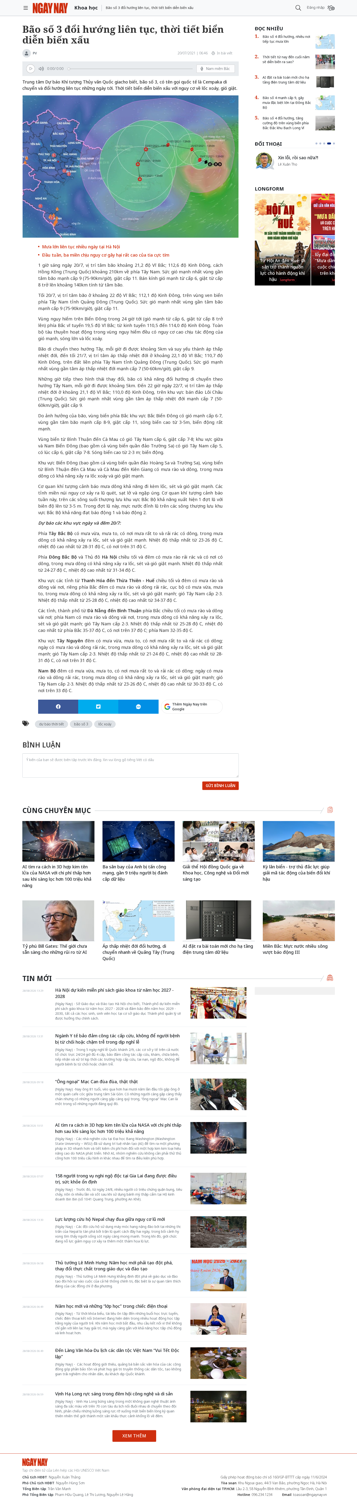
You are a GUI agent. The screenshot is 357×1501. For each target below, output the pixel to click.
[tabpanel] (295, 160)
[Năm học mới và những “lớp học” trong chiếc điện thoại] (218, 1319)
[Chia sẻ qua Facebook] (58, 707)
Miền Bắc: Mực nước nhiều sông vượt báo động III (295, 949)
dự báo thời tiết (51, 724)
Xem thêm (134, 1436)
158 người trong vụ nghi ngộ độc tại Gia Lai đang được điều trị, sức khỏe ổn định (116, 1179)
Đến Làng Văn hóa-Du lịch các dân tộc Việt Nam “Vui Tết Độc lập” (117, 1353)
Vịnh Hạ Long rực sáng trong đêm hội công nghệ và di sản (114, 1394)
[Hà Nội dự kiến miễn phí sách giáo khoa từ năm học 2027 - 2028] (218, 1003)
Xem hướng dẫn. (209, 727)
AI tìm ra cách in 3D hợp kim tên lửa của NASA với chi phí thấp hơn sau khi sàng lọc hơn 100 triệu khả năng (56, 876)
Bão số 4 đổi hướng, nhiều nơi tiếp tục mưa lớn (286, 39)
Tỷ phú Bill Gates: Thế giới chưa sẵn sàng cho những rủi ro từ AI (54, 949)
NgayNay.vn (50, 8)
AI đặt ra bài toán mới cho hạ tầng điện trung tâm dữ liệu (286, 79)
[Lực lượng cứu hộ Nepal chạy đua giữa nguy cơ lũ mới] (218, 1232)
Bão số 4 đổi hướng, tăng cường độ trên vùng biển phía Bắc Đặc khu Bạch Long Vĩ (286, 123)
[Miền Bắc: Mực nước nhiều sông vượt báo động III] (299, 920)
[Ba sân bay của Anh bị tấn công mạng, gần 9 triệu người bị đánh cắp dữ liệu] (138, 841)
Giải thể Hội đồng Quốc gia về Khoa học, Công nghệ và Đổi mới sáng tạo (216, 873)
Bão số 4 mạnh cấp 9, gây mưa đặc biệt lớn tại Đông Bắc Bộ (287, 102)
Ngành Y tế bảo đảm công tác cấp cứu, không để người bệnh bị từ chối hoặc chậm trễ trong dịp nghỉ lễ (117, 1039)
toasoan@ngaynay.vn (310, 1494)
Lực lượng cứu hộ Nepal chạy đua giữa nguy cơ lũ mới (110, 1219)
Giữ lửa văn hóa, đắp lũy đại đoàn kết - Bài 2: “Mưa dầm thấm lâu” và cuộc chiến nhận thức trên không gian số (283, 260)
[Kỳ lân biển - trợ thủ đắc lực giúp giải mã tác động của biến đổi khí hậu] (299, 841)
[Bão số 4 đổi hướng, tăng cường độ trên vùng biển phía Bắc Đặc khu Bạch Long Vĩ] (325, 123)
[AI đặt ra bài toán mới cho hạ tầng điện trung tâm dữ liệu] (325, 82)
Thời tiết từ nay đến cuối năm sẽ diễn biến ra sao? (286, 59)
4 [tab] (328, 143)
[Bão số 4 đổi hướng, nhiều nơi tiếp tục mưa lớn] (325, 41)
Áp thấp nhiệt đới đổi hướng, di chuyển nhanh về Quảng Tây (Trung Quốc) (138, 952)
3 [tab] (324, 143)
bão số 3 (81, 724)
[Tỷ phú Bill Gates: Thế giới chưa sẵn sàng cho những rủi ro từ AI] (58, 920)
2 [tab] (320, 143)
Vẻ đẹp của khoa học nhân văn (305, 157)
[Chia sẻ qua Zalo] (138, 707)
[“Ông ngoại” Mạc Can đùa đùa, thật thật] (218, 1094)
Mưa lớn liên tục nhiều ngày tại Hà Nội (81, 247)
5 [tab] (333, 143)
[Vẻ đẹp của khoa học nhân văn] (264, 153)
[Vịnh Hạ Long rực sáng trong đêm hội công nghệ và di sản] (218, 1406)
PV (35, 53)
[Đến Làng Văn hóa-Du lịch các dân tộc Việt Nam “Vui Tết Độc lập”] (218, 1363)
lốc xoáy (104, 724)
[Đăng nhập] (331, 8)
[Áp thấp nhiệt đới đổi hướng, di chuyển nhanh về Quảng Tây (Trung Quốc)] (138, 920)
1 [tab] (316, 143)
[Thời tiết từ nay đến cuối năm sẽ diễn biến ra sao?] (325, 62)
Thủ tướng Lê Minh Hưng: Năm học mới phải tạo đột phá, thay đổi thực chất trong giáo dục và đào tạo (114, 1266)
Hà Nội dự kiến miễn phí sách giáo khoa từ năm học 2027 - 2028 (114, 993)
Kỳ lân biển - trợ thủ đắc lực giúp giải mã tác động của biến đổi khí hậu (296, 873)
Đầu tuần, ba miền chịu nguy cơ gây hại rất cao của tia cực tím (105, 255)
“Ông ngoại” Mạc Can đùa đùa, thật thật (96, 1081)
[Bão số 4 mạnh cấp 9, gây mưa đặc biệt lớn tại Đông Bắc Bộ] (325, 102)
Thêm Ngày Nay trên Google (189, 706)
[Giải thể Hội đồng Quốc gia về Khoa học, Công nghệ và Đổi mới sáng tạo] (219, 841)
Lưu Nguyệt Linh (291, 167)
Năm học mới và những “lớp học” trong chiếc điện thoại (111, 1306)
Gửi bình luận (220, 785)
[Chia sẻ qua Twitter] (98, 707)
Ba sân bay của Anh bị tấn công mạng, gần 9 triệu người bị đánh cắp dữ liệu (135, 873)
